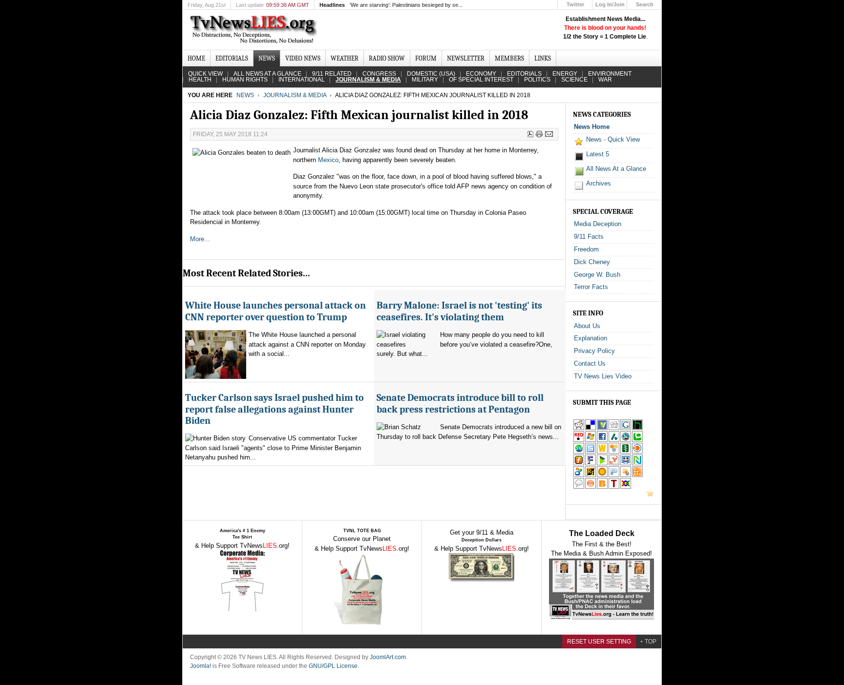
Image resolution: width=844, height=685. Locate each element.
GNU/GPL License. (334, 666)
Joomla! (200, 666)
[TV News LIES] (254, 30)
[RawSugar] (590, 475)
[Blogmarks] (602, 463)
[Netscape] (626, 440)
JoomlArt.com (388, 657)
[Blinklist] (637, 452)
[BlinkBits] (602, 487)
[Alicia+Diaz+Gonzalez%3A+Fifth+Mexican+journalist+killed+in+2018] (614, 463)
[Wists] (602, 452)
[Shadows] (579, 475)
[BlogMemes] (579, 487)
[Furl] (579, 463)
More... (200, 239)
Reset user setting (599, 641)
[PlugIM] (614, 475)
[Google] (626, 428)
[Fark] (590, 463)
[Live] (590, 440)
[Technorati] (637, 440)
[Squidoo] (626, 475)
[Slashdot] (614, 440)
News (245, 95)
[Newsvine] (626, 452)
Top (650, 641)
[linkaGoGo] (626, 487)
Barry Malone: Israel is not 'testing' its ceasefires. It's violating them (459, 311)
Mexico (328, 160)
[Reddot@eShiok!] (579, 440)
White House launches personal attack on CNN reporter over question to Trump (275, 311)
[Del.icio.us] (590, 428)
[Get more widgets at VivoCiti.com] (602, 428)
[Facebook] (602, 440)
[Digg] (614, 428)
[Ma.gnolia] (602, 475)
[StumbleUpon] (579, 452)
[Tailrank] (614, 487)
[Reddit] (579, 428)
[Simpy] (614, 452)
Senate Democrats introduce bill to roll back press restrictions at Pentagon (460, 403)
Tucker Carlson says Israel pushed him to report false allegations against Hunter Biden (274, 409)
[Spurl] (590, 452)
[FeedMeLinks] (590, 487)
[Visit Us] (650, 494)
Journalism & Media (294, 95)
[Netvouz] (637, 463)
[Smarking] (626, 463)
